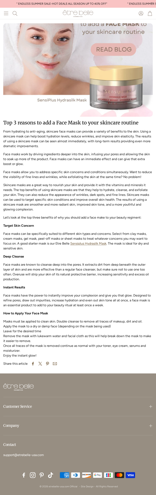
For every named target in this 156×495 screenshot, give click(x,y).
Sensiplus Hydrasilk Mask (88, 243)
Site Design (87, 486)
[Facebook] (24, 475)
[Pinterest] (41, 475)
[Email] (55, 364)
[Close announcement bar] (152, 3)
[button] (6, 13)
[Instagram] (33, 475)
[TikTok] (50, 475)
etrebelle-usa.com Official (63, 486)
